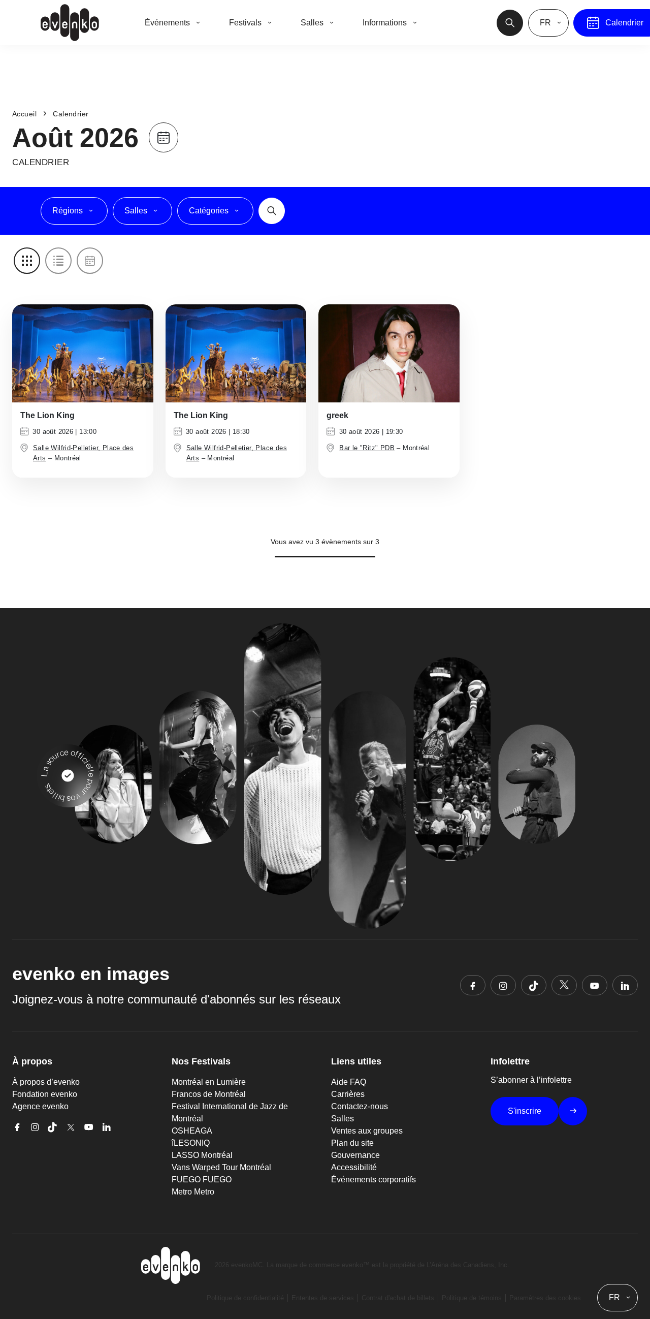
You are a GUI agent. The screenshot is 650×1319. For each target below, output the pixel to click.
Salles (342, 1118)
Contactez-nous (359, 1106)
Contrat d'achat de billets (398, 1298)
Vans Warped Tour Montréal (221, 1167)
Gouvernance (355, 1155)
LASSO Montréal (202, 1155)
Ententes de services (322, 1298)
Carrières (348, 1094)
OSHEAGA (192, 1130)
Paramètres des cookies (545, 1298)
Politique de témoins (472, 1298)
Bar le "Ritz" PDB (367, 448)
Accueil (24, 114)
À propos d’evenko (46, 1082)
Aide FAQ (348, 1082)
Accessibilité (354, 1167)
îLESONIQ (191, 1143)
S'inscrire (524, 1111)
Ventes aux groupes (367, 1130)
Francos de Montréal (209, 1094)
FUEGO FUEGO (202, 1179)
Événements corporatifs (373, 1179)
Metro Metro (193, 1191)
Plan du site (352, 1143)
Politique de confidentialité (245, 1298)
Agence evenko (40, 1106)
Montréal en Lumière (209, 1082)
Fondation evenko (44, 1094)
